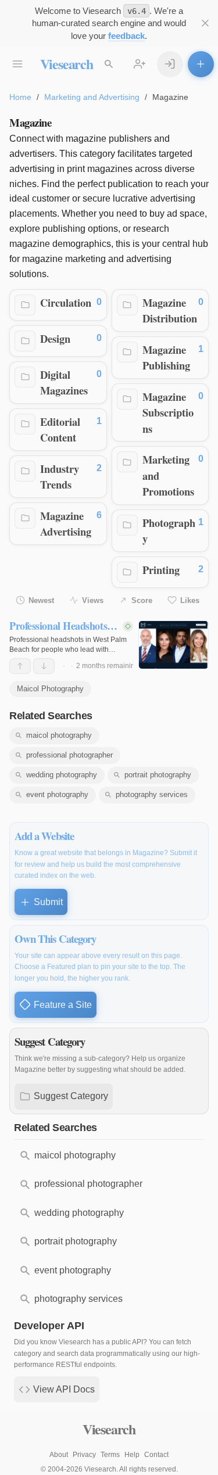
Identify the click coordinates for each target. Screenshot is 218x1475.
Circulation (65, 302)
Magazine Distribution (169, 310)
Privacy (84, 1455)
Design (55, 338)
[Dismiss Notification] (205, 23)
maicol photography (59, 735)
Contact (156, 1455)
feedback (126, 36)
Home (20, 97)
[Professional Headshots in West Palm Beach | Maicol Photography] (173, 644)
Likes (189, 600)
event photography (57, 794)
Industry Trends (59, 477)
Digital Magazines (64, 383)
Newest (41, 600)
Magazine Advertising (65, 524)
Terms (110, 1455)
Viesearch (66, 63)
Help (132, 1455)
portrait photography (157, 774)
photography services (152, 794)
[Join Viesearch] (140, 64)
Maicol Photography (50, 688)
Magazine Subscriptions (168, 412)
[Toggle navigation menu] (18, 64)
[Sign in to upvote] (20, 666)
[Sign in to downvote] (44, 666)
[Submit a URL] (201, 64)
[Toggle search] (109, 64)
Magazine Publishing (166, 358)
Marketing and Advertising (92, 97)
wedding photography (61, 774)
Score (141, 600)
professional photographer (69, 755)
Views (92, 600)
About (58, 1455)
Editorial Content (60, 430)
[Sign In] (170, 64)
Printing (161, 569)
